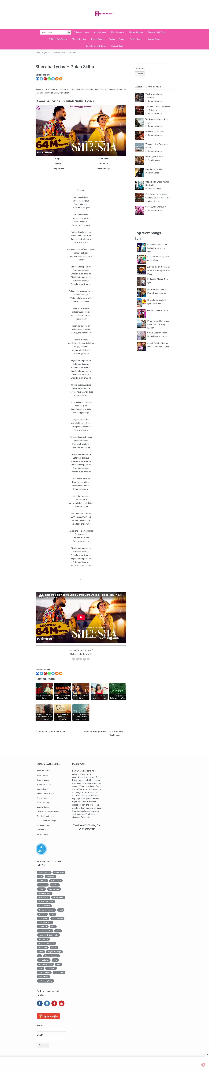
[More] (60, 78)
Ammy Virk (50, 876)
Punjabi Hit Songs (116, 39)
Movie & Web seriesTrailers (48, 812)
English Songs (136, 39)
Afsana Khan (59, 872)
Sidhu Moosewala (45, 964)
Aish (40, 876)
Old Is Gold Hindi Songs (96, 46)
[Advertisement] (87, 871)
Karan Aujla (43, 927)
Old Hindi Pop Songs (58, 39)
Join (41, 851)
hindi (61, 910)
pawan (53, 947)
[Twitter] (41, 78)
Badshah (55, 885)
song (40, 968)
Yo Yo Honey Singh (45, 981)
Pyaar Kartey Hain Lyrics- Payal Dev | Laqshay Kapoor (158, 324)
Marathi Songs (117, 32)
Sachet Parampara (51, 956)
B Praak (41, 889)
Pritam (41, 952)
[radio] (73, 660)
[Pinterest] (45, 78)
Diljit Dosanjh (43, 897)
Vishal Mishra (43, 977)
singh (58, 964)
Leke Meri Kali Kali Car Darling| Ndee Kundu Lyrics (157, 248)
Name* (40, 1025)
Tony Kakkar (59, 972)
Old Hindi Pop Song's (46, 943)
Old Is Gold (43, 947)
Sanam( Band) (117, 46)
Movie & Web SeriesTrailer (48, 935)
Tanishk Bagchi (44, 972)
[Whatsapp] (49, 78)
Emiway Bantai (58, 897)
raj (39, 956)
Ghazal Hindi (42, 798)
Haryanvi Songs (136, 32)
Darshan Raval (54, 889)
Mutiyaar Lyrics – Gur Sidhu (52, 731)
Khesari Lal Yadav (45, 931)
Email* (40, 1035)
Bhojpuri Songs (153, 39)
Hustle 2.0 (42, 914)
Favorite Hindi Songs (157, 32)
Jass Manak (43, 918)
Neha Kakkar (43, 939)
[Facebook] (37, 78)
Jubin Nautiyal (57, 918)
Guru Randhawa (44, 906)
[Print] (57, 78)
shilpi (55, 960)
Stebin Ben (51, 968)
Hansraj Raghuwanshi (46, 910)
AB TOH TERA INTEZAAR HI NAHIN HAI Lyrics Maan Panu (159, 270)
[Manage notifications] (203, 1065)
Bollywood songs (81, 32)
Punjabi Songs (97, 39)
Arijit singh (42, 881)
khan (53, 927)
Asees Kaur (43, 885)
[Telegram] (53, 78)
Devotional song (45, 893)
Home (38, 53)
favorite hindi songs (46, 902)
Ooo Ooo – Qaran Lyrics (157, 310)
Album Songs (100, 32)
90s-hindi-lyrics (44, 872)
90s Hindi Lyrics (79, 39)
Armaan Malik (56, 881)
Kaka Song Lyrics (45, 922)
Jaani (53, 914)
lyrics (58, 931)
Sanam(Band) (44, 960)
